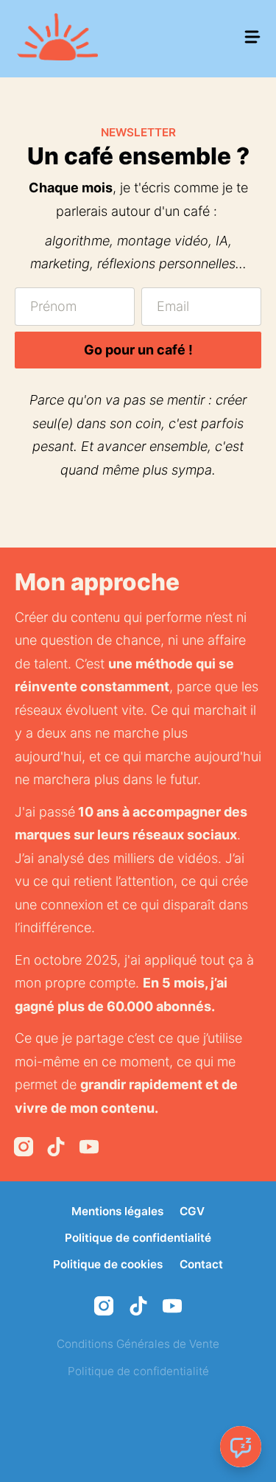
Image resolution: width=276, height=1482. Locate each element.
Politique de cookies (108, 1264)
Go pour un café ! (138, 349)
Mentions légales (117, 1211)
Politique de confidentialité (138, 1238)
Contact (201, 1264)
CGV (192, 1211)
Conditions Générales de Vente (138, 1344)
